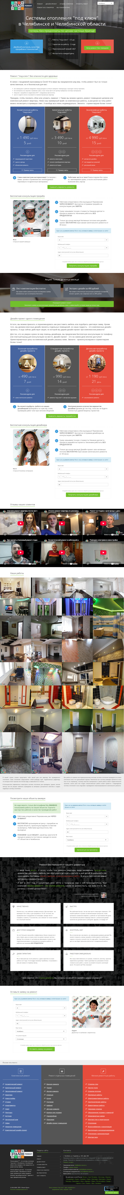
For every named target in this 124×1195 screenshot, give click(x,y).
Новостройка (10, 1098)
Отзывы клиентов (66, 4)
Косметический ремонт (13, 1084)
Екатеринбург (70, 1179)
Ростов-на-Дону (100, 1181)
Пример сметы (28, 170)
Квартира (8, 1095)
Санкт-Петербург (92, 1177)
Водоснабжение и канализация (100, 1126)
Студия (8, 1102)
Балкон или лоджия (54, 1112)
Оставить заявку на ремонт (41, 1049)
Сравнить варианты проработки (62, 416)
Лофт (7, 1109)
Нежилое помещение (13, 1126)
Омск (82, 1181)
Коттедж (8, 1116)
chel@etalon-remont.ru (81, 1165)
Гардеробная (52, 1116)
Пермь (93, 1181)
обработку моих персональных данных (94, 261)
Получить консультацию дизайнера (83, 495)
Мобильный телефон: (64, 244)
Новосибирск (75, 1181)
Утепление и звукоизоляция (98, 1133)
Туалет (49, 1087)
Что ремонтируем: (21, 1035)
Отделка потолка (94, 1091)
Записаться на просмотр (87, 850)
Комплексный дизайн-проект (16, 1130)
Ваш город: (69, 836)
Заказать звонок (112, 1193)
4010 (70, 1189)
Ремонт (40, 4)
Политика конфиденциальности (19, 1189)
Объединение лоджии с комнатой (100, 1112)
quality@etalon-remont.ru (85, 1169)
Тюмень (88, 1183)
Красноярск (102, 1179)
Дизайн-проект (51, 4)
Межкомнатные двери (96, 1116)
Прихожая (50, 1119)
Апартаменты (10, 1105)
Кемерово (83, 1179)
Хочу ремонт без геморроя (97, 48)
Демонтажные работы (96, 1105)
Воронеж (108, 1177)
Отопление (92, 1123)
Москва (85, 1177)
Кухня (49, 1098)
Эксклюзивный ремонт (13, 1091)
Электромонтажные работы (98, 1098)
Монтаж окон (93, 1137)
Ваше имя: (61, 236)
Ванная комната (53, 1084)
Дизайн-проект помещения (57, 1123)
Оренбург (87, 1181)
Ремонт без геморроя (45, 7)
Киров (88, 1179)
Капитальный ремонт (13, 1087)
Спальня (50, 1095)
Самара (108, 1181)
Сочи (83, 1183)
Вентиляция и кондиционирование (101, 1130)
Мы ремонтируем (63, 7)
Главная (39, 1156)
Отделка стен (93, 1084)
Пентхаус (8, 1112)
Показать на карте (68, 1162)
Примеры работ (82, 4)
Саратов (78, 1183)
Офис (7, 1123)
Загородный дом (11, 1119)
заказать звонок (73, 1167)
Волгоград (101, 1177)
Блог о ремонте (41, 1175)
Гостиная (50, 1102)
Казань (77, 1179)
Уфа (93, 1183)
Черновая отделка (95, 1109)
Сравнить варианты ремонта (62, 187)
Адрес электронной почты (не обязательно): (71, 252)
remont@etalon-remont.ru (87, 1171)
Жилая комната (52, 1091)
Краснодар (95, 1179)
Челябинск (98, 1183)
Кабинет (50, 1105)
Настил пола (93, 1087)
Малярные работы (95, 1095)
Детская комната (53, 1109)
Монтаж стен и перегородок (98, 1119)
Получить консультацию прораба (83, 266)
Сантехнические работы (97, 1102)
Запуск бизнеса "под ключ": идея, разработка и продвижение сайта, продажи (62, 1188)
